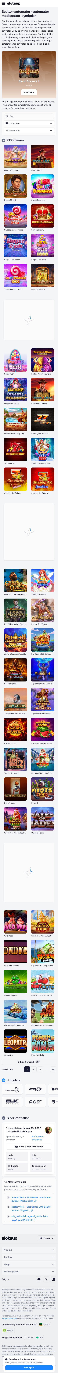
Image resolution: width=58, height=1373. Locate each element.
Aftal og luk (29, 1368)
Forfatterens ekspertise (38, 1138)
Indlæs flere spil (29, 1062)
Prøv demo (29, 92)
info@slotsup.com (9, 1318)
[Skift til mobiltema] (53, 3)
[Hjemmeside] (13, 3)
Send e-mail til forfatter (31, 1146)
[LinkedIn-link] (53, 1279)
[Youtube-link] (39, 1279)
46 (53, 1069)
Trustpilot (34, 1337)
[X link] (46, 1279)
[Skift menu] (3, 3)
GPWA (47, 1324)
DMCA (10, 1330)
